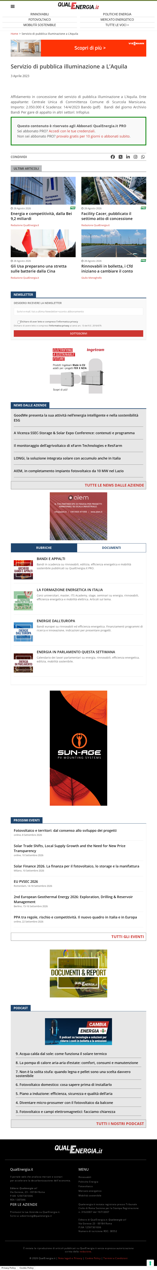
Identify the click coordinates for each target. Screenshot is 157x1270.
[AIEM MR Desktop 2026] (78, 516)
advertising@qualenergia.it (36, 1215)
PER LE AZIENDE (23, 1204)
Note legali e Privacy (70, 1258)
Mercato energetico (90, 1191)
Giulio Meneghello (91, 277)
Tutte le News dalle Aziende (114, 485)
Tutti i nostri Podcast (120, 1123)
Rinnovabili (84, 1177)
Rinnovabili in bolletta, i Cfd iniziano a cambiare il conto (107, 269)
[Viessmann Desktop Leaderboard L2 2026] (78, 48)
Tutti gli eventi (127, 936)
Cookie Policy (93, 1258)
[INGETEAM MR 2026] (78, 369)
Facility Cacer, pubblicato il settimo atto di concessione (107, 216)
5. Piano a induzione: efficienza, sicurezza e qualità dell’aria (64, 1093)
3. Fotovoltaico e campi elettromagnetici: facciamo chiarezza (65, 1111)
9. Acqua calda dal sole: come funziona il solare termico (61, 1053)
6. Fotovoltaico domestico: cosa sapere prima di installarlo (64, 1084)
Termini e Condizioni (115, 1258)
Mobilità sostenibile (39, 25)
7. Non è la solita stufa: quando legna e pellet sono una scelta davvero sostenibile (73, 1073)
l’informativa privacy (59, 325)
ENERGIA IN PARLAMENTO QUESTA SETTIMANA (76, 652)
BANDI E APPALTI (51, 559)
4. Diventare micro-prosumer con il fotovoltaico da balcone (64, 1102)
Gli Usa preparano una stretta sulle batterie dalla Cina (39, 269)
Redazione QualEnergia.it (25, 225)
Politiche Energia (88, 1181)
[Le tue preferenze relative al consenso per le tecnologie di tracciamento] (150, 1263)
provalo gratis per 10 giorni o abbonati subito (93, 136)
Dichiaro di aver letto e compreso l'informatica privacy (49, 321)
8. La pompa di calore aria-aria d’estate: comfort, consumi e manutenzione (77, 1062)
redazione (85, 1251)
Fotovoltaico (85, 1186)
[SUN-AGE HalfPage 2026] (78, 748)
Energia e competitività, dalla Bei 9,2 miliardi (41, 216)
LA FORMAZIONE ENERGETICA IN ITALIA (70, 590)
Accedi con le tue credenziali (72, 131)
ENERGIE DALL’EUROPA (56, 621)
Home (14, 33)
